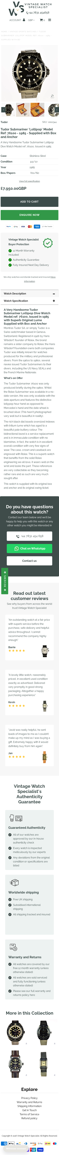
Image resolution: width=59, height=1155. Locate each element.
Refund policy (29, 1118)
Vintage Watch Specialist (28, 1136)
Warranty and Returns (29, 1102)
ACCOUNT (15, 20)
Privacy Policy (29, 1098)
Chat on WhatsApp (32, 548)
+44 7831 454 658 (31, 536)
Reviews (5, 581)
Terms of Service (29, 1114)
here (32, 994)
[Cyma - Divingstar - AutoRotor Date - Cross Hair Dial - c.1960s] (43, 1045)
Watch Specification (16, 300)
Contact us (29, 560)
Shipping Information (29, 1106)
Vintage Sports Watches (23, 32)
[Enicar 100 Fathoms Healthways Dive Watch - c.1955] (15, 1076)
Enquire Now (30, 214)
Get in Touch (29, 1110)
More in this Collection (29, 1013)
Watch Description (15, 293)
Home (4, 32)
